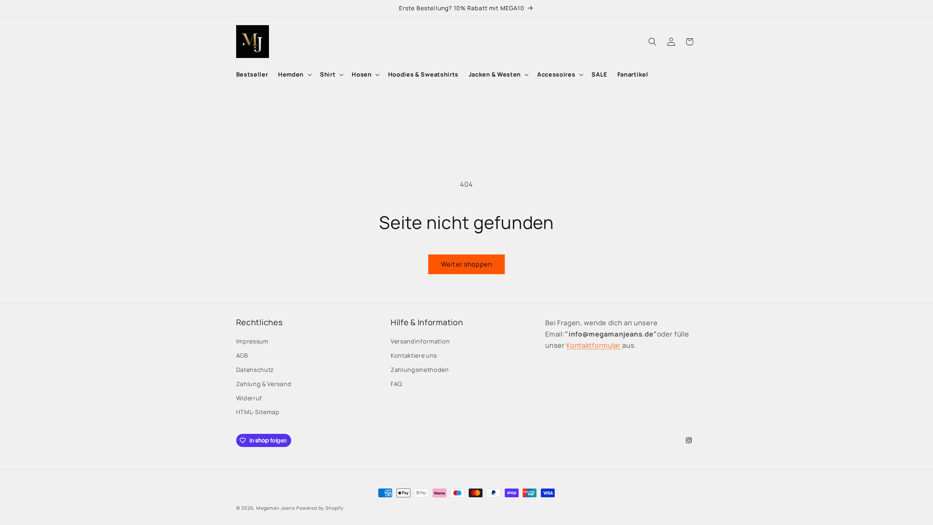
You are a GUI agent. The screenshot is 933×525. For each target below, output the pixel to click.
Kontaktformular (594, 345)
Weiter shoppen (466, 264)
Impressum (252, 341)
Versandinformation (420, 341)
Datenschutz (255, 370)
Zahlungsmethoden (420, 370)
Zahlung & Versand (264, 384)
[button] (294, 74)
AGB (242, 355)
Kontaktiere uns (414, 355)
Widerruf (249, 398)
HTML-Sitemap (258, 412)
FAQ (396, 384)
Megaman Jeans (275, 508)
